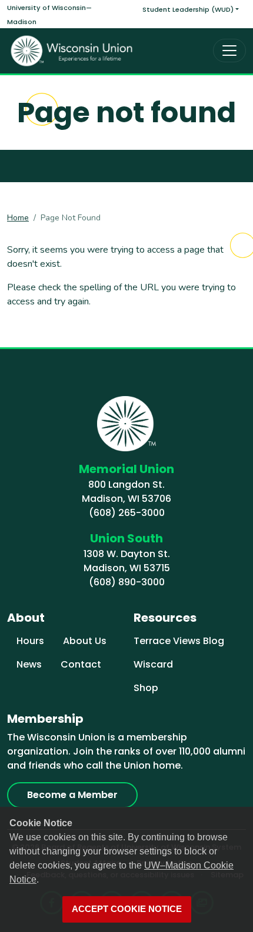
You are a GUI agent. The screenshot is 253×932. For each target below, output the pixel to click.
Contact (81, 664)
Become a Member (72, 795)
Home (18, 217)
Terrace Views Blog (179, 641)
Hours (30, 641)
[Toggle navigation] (229, 50)
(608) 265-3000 (127, 512)
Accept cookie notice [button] (127, 909)
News (29, 664)
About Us (84, 641)
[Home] (72, 50)
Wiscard (153, 664)
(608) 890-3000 (127, 582)
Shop (146, 688)
